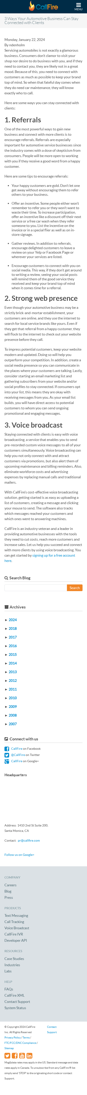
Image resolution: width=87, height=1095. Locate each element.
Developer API (15, 940)
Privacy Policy (12, 1037)
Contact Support (17, 1002)
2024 (13, 620)
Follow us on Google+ (19, 855)
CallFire (16, 748)
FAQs (8, 989)
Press (8, 897)
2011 (13, 689)
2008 (13, 715)
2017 (13, 637)
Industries (12, 965)
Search (75, 588)
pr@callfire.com (29, 840)
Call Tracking (14, 922)
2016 (13, 646)
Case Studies (14, 959)
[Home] (43, 7)
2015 (13, 655)
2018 (13, 628)
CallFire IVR (13, 934)
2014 (13, 663)
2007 (13, 724)
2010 (13, 698)
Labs (8, 971)
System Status (15, 1008)
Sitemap (9, 1048)
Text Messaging (16, 915)
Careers (10, 885)
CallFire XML (14, 995)
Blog (7, 891)
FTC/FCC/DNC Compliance (20, 1042)
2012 (13, 681)
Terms (26, 1037)
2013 (13, 672)
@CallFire (17, 755)
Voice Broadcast (16, 928)
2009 (13, 707)
